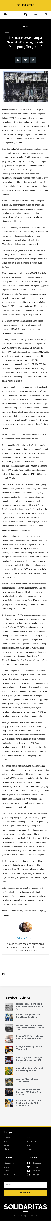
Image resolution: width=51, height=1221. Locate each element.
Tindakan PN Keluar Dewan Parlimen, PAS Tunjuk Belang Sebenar (29, 1092)
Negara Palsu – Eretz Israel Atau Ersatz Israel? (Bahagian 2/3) (30, 1006)
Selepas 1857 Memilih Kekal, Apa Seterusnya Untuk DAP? (29, 1037)
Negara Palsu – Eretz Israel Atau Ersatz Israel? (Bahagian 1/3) (30, 1027)
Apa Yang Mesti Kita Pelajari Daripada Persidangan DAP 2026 (29, 1060)
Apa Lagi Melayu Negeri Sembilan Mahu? (27, 1080)
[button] (35, 14)
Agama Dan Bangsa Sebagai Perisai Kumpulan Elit (29, 1069)
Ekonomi (25, 26)
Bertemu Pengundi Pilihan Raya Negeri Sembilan (28, 1015)
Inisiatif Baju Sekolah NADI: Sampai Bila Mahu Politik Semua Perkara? (28, 1103)
